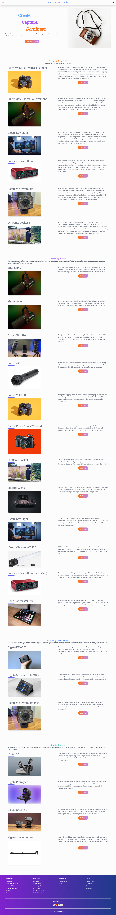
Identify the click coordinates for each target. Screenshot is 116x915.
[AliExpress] (56, 905)
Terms (88, 886)
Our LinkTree (63, 881)
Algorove (64, 912)
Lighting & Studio (11, 888)
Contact (61, 886)
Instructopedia (37, 886)
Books (8, 893)
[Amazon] (54, 905)
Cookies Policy (90, 883)
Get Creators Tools (32, 41)
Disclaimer (89, 888)
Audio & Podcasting (12, 883)
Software (9, 890)
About (61, 883)
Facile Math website (38, 893)
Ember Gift (36, 881)
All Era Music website (39, 890)
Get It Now (83, 82)
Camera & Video (11, 886)
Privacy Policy (90, 881)
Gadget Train (37, 883)
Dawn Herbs (36, 888)
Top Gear (9, 881)
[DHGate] (60, 905)
